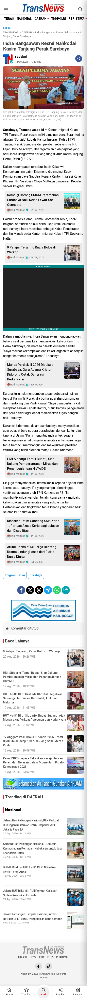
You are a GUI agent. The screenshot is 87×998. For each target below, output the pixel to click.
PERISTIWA (76, 19)
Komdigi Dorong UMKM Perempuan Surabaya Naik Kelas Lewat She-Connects (33, 200)
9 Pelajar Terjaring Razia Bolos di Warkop (31, 250)
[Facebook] (38, 966)
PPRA (50, 956)
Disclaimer (62, 956)
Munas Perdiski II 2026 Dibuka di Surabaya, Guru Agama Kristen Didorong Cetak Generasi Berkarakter (30, 372)
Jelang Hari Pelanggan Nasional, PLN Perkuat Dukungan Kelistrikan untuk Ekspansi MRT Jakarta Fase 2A (31, 825)
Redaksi (22, 956)
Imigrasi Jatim (15, 575)
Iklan (42, 956)
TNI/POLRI (58, 19)
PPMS (33, 956)
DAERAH (40, 19)
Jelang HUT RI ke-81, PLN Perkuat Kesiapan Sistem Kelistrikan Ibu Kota (30, 893)
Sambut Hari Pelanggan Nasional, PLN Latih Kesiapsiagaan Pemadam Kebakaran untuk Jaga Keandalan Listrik (33, 848)
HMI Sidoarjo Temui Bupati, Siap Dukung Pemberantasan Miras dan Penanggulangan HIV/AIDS (32, 464)
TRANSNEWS (11, 32)
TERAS (9, 19)
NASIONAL (24, 19)
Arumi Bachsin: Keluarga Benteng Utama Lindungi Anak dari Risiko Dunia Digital (31, 552)
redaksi (21, 56)
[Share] (78, 58)
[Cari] (80, 9)
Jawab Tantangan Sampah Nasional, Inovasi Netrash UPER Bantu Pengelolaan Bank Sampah (32, 916)
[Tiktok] (48, 966)
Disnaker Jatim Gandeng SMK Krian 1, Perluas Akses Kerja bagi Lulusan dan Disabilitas (33, 526)
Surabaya (36, 575)
